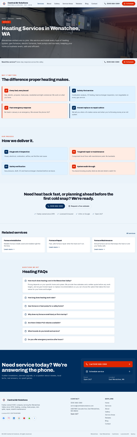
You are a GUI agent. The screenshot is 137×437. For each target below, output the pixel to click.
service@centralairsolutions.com (82, 406)
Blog (86, 4)
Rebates (79, 4)
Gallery (57, 4)
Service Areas (68, 4)
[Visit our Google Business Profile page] (19, 418)
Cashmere (115, 434)
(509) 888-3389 (113, 62)
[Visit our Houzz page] (29, 418)
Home (4, 18)
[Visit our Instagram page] (9, 418)
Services (40, 4)
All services (131, 233)
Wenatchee (94, 434)
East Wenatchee (105, 434)
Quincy (133, 434)
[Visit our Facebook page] (4, 418)
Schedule (130, 62)
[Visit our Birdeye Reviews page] (34, 418)
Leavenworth (125, 434)
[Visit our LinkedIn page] (14, 418)
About (49, 4)
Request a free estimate (80, 206)
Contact (94, 4)
